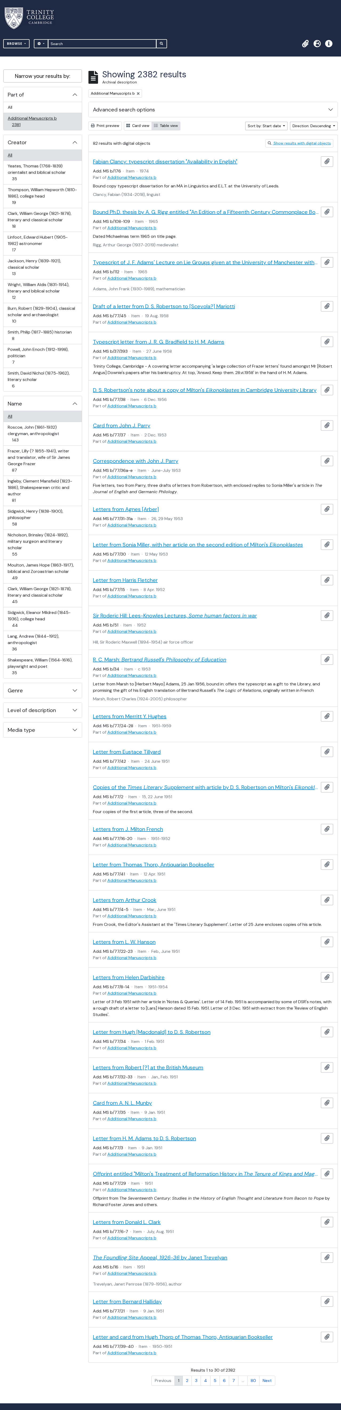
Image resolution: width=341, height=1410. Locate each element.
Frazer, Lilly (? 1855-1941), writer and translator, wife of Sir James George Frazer (38, 460)
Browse (15, 43)
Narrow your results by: (42, 76)
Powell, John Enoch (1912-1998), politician (37, 355)
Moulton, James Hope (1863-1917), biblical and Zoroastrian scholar (40, 571)
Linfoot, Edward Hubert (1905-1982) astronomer (37, 243)
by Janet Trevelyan (160, 1257)
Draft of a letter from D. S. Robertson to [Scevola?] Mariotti (164, 306)
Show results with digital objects (302, 143)
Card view (140, 125)
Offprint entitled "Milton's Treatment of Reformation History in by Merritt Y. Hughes (206, 1174)
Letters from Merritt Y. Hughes (130, 716)
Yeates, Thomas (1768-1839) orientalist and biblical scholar (36, 172)
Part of (16, 94)
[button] (305, 44)
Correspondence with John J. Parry (135, 461)
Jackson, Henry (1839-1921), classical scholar (34, 267)
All (10, 107)
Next (267, 1380)
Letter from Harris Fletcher (125, 580)
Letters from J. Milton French (128, 829)
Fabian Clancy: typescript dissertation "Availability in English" (165, 161)
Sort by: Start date (265, 125)
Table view (168, 125)
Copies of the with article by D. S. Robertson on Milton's (206, 787)
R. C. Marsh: (159, 659)
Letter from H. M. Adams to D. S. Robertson (144, 1138)
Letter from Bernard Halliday (127, 1301)
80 (253, 1380)
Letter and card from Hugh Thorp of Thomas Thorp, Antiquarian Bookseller (183, 1337)
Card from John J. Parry (121, 425)
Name (15, 403)
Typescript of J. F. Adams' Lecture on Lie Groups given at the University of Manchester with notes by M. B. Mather (206, 262)
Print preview (107, 125)
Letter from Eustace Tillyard (127, 752)
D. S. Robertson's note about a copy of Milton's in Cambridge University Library (204, 390)
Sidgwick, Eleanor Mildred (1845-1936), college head (39, 618)
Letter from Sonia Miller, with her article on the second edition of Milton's (198, 544)
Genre (15, 690)
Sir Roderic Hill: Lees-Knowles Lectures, (175, 615)
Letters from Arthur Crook (124, 900)
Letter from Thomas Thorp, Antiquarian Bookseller (153, 864)
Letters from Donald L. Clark (127, 1222)
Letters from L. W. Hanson (124, 942)
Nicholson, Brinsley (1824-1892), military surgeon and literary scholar (37, 544)
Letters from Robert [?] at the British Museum (148, 1067)
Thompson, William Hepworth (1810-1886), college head (42, 196)
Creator (17, 142)
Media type (21, 729)
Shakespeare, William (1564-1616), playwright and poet (39, 666)
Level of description (32, 710)
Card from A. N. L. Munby (122, 1103)
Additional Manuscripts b (32, 121)
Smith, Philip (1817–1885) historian (39, 335)
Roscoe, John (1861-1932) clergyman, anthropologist (33, 433)
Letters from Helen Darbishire (129, 977)
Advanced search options (124, 109)
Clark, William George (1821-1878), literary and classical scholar (39, 219)
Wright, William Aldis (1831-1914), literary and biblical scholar (38, 291)
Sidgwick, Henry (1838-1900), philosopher (35, 517)
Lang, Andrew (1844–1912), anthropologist (33, 642)
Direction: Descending (312, 125)
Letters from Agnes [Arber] (126, 509)
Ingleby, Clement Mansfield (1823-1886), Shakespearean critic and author (39, 490)
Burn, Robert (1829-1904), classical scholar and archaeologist (41, 314)
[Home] (32, 18)
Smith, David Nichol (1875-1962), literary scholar (38, 379)
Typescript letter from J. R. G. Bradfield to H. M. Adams (158, 342)
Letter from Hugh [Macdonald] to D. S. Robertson (151, 1032)
